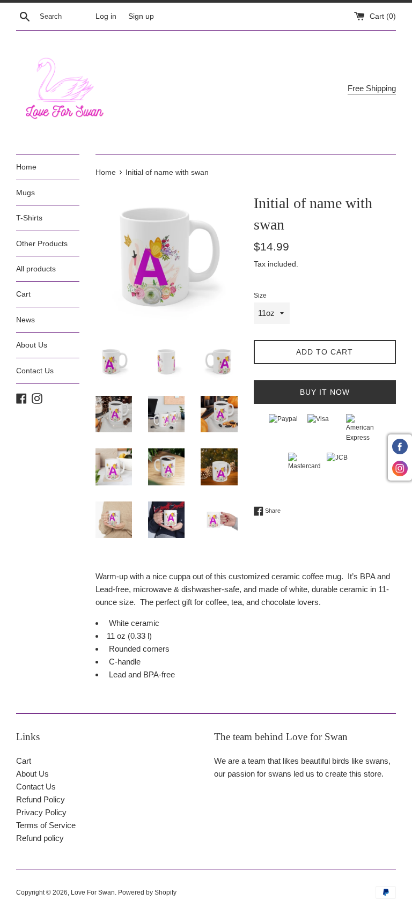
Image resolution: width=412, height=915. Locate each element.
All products (36, 268)
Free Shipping (372, 88)
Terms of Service (46, 825)
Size (260, 295)
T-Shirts (29, 217)
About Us (31, 345)
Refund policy (40, 838)
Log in (105, 16)
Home (26, 167)
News (25, 319)
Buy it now (325, 392)
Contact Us (35, 370)
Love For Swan (93, 892)
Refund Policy (40, 799)
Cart (23, 294)
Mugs (25, 192)
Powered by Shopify (147, 892)
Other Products (42, 243)
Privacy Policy (41, 812)
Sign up (141, 16)
